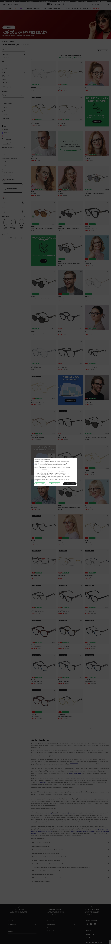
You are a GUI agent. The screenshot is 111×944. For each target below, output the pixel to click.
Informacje (44, 469)
